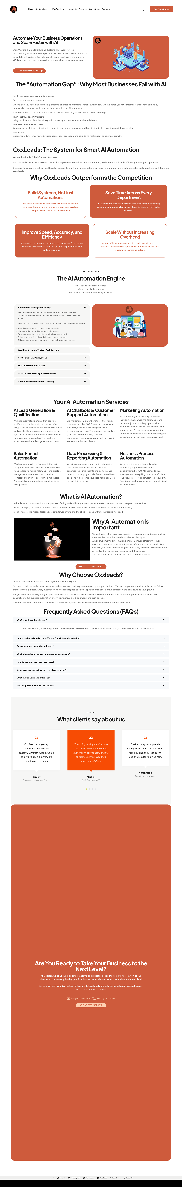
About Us (73, 9)
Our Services (41, 9)
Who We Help (58, 9)
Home (30, 9)
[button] (52, 307)
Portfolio (83, 9)
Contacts (106, 9)
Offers (97, 9)
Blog (90, 9)
